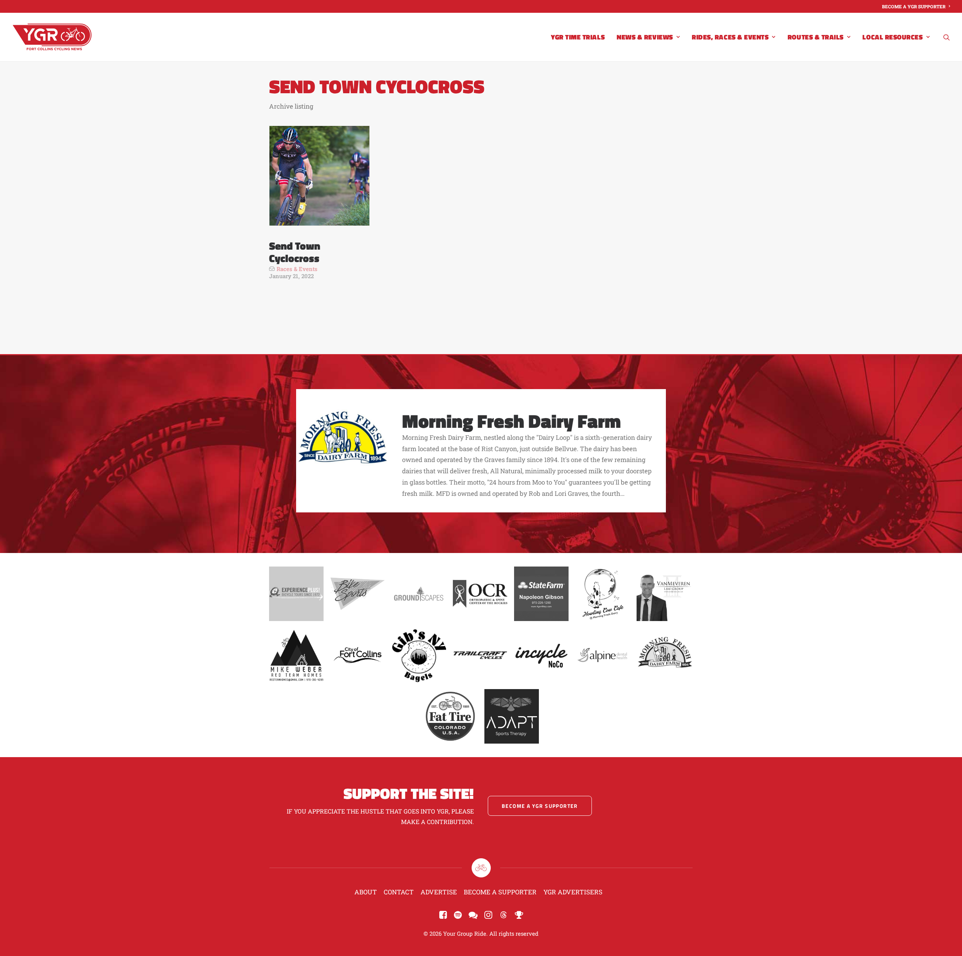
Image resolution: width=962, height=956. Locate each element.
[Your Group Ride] (52, 37)
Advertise (438, 892)
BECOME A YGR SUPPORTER (913, 6)
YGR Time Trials (578, 37)
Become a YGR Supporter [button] (540, 806)
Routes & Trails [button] (816, 37)
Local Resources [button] (892, 37)
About (365, 892)
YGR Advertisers (572, 892)
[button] (946, 37)
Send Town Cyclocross (294, 252)
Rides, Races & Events (730, 37)
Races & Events (297, 269)
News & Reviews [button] (645, 37)
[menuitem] (916, 6)
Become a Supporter (500, 892)
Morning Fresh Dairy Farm (511, 420)
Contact (399, 892)
